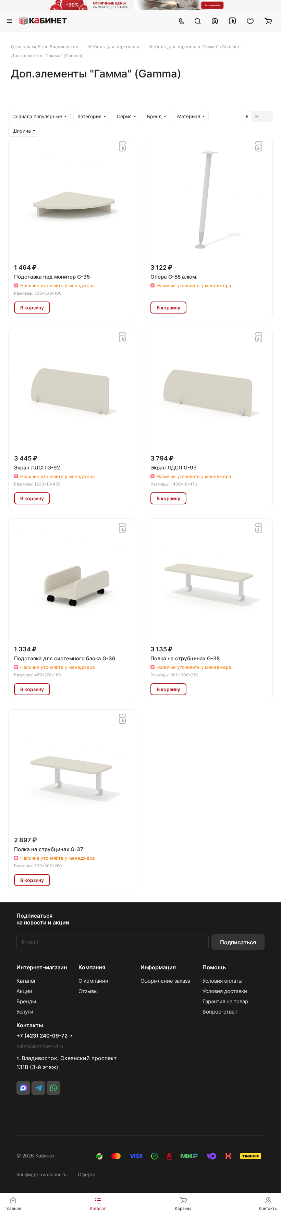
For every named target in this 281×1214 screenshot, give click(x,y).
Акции (24, 991)
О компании (93, 981)
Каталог (26, 981)
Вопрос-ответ (220, 1011)
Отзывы (88, 991)
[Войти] (215, 20)
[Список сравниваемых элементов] (232, 20)
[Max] (23, 1088)
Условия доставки (225, 991)
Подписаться (238, 942)
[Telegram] (38, 1088)
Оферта (87, 1174)
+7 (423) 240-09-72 (42, 1036)
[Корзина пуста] (268, 20)
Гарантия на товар (225, 1001)
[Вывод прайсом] (267, 116)
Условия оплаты (222, 981)
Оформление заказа (165, 981)
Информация (158, 967)
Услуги (24, 1011)
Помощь (214, 967)
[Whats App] (53, 1088)
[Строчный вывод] (257, 116)
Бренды (26, 1001)
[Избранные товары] (250, 20)
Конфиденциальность (41, 1174)
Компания (91, 967)
